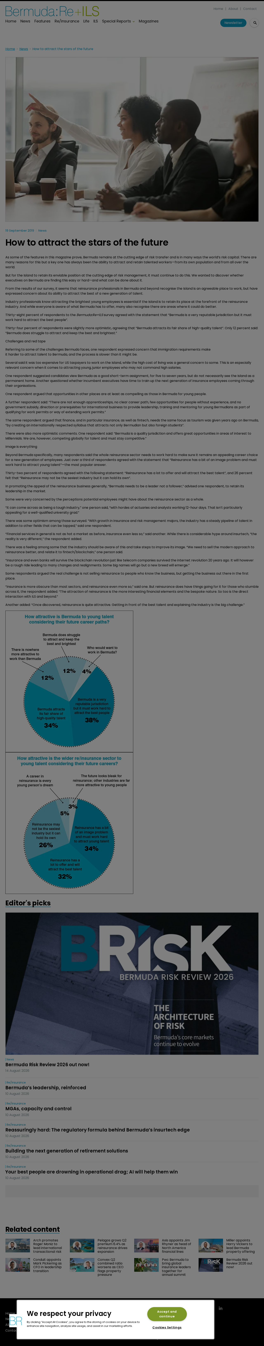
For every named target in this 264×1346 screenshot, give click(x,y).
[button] (15, 1320)
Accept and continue (167, 1314)
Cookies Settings (167, 1327)
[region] (115, 1319)
